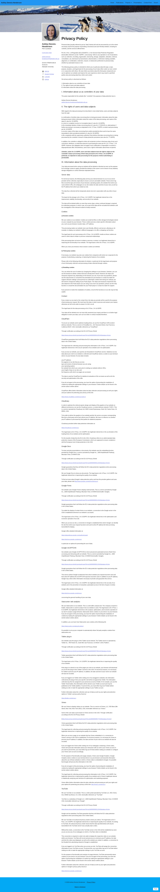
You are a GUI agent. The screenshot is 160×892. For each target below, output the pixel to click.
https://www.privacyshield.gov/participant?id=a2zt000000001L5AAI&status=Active (86, 463)
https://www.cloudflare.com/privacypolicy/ (74, 397)
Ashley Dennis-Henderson (11, 3)
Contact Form (148, 2)
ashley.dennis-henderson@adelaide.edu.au (74, 102)
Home (112, 2)
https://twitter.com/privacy (69, 698)
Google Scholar (49, 74)
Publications (119, 2)
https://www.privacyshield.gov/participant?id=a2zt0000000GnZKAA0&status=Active (86, 335)
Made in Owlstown (80, 887)
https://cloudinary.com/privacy (70, 427)
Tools (155, 889)
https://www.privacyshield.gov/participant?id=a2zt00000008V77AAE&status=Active (86, 719)
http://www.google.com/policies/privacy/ (86, 481)
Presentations (138, 2)
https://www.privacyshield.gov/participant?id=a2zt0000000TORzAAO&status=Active (86, 651)
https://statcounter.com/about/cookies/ (73, 626)
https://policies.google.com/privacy (72, 539)
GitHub (47, 79)
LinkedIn (47, 76)
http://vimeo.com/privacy (98, 784)
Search (156, 2)
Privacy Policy (91, 882)
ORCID (47, 71)
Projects (127, 2)
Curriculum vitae (47, 52)
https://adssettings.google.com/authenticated (75, 535)
